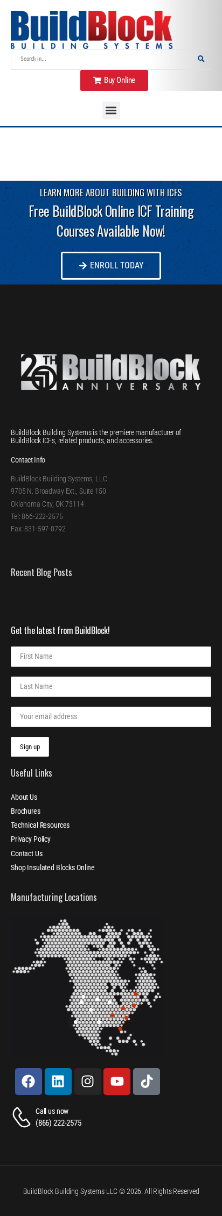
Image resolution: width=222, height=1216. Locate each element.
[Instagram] (87, 1081)
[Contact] (23, 1117)
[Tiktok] (146, 1081)
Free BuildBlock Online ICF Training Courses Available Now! (111, 221)
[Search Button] (201, 59)
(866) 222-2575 (58, 1123)
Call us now (52, 1111)
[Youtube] (116, 1081)
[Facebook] (28, 1081)
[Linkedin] (58, 1081)
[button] (111, 110)
